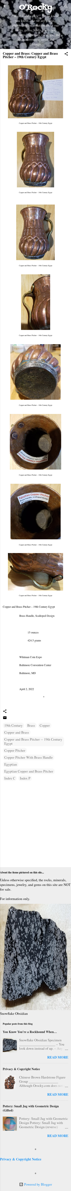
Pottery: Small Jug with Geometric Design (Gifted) (31, 1108)
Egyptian (10, 764)
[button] (66, 54)
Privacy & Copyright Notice (21, 1069)
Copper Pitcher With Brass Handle (28, 757)
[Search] (66, 7)
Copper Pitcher (14, 750)
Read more (57, 1057)
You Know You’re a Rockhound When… (30, 1032)
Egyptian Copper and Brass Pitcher (28, 771)
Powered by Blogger (37, 1184)
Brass (31, 725)
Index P (25, 778)
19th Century (13, 725)
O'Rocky (35, 7)
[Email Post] (5, 718)
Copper (45, 725)
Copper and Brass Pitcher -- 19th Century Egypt (33, 741)
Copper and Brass (16, 732)
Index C (9, 778)
